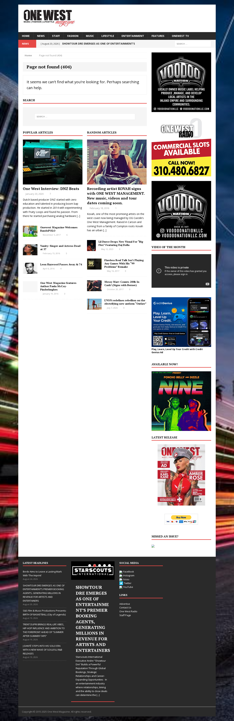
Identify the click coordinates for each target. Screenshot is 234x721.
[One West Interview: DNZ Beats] (52, 182)
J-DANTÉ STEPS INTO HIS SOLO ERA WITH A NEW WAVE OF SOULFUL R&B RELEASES (42, 649)
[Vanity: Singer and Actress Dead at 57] (30, 253)
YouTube (128, 587)
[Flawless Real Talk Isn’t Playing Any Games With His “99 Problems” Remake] (94, 267)
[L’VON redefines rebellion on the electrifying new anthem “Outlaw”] (94, 307)
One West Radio (128, 611)
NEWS (41, 36)
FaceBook (128, 571)
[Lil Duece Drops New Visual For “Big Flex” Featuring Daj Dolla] (91, 248)
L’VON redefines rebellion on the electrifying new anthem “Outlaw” (125, 302)
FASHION (72, 36)
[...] (78, 216)
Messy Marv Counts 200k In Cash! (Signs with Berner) (121, 283)
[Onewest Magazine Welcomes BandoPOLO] (30, 234)
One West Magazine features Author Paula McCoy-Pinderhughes (58, 286)
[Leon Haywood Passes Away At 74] (30, 271)
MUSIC (90, 36)
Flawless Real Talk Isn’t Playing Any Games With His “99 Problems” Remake (124, 263)
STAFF (56, 36)
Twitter (127, 583)
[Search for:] (193, 43)
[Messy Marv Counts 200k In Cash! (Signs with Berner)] (94, 289)
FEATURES (158, 36)
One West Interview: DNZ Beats (51, 188)
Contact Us (125, 607)
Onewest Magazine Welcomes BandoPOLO (59, 229)
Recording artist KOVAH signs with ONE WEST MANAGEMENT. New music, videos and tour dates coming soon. (116, 195)
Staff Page (125, 615)
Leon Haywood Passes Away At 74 (61, 264)
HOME (26, 36)
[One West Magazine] (117, 18)
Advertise (124, 603)
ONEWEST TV (180, 36)
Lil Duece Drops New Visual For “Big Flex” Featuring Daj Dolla (121, 243)
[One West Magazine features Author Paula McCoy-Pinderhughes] (30, 290)
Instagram (128, 575)
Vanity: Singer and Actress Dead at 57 (60, 247)
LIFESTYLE (107, 36)
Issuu (126, 579)
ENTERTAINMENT (133, 36)
